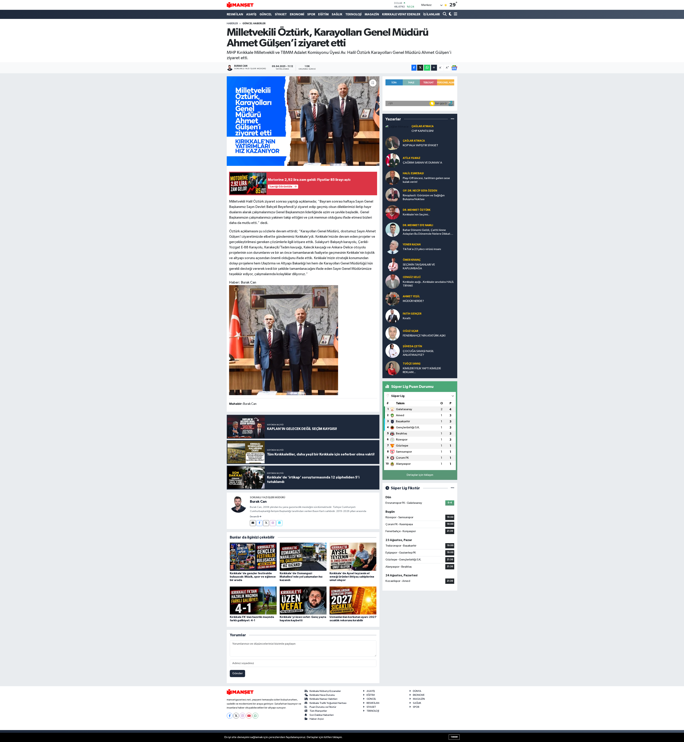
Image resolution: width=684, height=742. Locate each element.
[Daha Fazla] (434, 68)
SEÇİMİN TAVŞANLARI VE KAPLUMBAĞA (419, 266)
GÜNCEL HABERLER (254, 23)
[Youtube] (249, 716)
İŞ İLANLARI (431, 14)
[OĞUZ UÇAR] (392, 333)
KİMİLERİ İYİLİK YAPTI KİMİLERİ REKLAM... (422, 370)
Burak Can (258, 501)
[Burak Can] (238, 504)
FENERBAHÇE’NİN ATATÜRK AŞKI (424, 335)
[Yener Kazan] (392, 246)
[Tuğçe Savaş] (392, 367)
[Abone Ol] (454, 67)
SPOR (311, 14)
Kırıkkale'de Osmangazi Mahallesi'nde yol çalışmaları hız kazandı (301, 577)
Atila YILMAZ (411, 158)
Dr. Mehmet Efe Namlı (418, 225)
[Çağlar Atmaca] (396, 126)
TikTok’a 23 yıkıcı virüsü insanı (422, 249)
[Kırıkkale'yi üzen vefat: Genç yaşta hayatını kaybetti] (303, 600)
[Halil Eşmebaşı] (392, 177)
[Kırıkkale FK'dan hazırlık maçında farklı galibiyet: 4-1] (253, 600)
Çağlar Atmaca (422, 126)
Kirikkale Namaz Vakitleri (323, 699)
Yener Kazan (412, 244)
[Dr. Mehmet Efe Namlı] (392, 229)
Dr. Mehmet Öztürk (416, 210)
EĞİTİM (323, 14)
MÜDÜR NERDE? (413, 301)
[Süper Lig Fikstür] (452, 488)
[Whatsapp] (255, 716)
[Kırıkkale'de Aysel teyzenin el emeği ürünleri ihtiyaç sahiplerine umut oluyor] (353, 556)
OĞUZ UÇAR (410, 331)
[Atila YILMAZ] (392, 160)
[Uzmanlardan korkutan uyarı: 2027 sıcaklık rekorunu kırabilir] (353, 600)
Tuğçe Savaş (412, 363)
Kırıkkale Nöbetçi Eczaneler (325, 691)
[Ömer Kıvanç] (392, 264)
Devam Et (254, 517)
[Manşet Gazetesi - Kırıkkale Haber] (240, 5)
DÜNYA (417, 691)
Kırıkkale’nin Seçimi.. (416, 214)
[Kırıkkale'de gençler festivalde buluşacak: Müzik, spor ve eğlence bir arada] (253, 556)
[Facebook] (259, 523)
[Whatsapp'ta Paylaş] (427, 68)
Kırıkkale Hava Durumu (322, 695)
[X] (236, 716)
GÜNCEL (266, 14)
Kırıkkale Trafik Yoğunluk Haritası (328, 703)
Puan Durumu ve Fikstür (323, 707)
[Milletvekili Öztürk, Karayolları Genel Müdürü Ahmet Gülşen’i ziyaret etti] (303, 121)
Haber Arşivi (317, 719)
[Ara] (445, 14)
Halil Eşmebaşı (413, 173)
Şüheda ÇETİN (412, 346)
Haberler (232, 23)
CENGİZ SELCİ (412, 277)
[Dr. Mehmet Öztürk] (392, 212)
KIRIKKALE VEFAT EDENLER (401, 14)
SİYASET (281, 14)
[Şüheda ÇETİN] (392, 350)
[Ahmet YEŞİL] (392, 298)
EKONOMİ (297, 14)
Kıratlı (407, 318)
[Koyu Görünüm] (449, 14)
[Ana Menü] (454, 14)
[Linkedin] (279, 523)
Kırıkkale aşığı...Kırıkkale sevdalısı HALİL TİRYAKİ (428, 284)
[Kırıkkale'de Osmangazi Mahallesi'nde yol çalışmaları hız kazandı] (303, 556)
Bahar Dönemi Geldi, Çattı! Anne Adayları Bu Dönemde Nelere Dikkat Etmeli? (426, 232)
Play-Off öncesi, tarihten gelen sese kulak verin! (426, 180)
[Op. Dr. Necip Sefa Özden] (392, 195)
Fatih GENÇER (412, 313)
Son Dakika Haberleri (322, 715)
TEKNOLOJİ (353, 14)
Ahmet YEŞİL (411, 296)
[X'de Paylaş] (420, 68)
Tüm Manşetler (318, 711)
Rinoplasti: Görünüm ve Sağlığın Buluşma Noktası (424, 197)
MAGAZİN (372, 14)
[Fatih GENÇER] (392, 316)
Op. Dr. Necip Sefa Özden (420, 190)
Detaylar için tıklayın (420, 474)
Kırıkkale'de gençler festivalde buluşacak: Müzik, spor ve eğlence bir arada (253, 577)
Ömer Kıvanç (412, 260)
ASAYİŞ (251, 14)
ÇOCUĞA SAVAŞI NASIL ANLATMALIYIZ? (418, 353)
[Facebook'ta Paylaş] (413, 68)
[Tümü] (452, 119)
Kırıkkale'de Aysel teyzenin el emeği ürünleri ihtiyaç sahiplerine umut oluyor (352, 577)
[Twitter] (266, 523)
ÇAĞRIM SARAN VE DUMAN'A (422, 162)
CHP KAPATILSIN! (422, 130)
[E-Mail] (253, 523)
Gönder (237, 673)
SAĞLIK (337, 14)
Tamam (454, 737)
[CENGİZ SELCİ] (392, 281)
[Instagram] (273, 523)
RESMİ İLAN (235, 14)
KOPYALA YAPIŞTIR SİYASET (420, 145)
